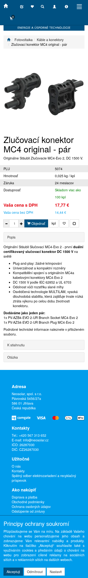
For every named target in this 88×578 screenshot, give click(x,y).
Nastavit (56, 571)
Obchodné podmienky (28, 501)
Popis (11, 237)
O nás (16, 466)
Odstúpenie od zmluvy (28, 511)
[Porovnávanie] (22, 6)
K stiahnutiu (16, 345)
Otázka (12, 357)
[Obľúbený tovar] (32, 6)
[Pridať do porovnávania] (74, 223)
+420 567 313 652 (32, 435)
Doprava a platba (24, 497)
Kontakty (18, 471)
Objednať (38, 223)
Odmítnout (35, 571)
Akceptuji (13, 571)
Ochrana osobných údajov (31, 506)
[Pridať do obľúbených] (64, 223)
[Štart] (8, 39)
